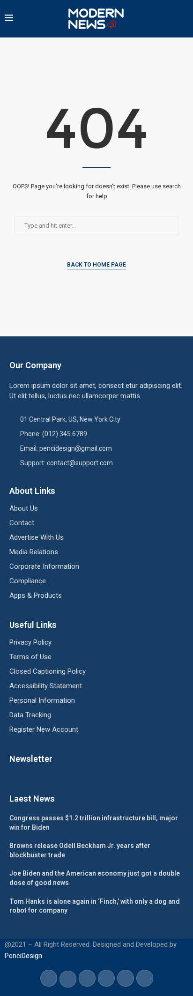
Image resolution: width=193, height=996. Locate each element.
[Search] (183, 18)
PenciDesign (23, 955)
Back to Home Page (96, 264)
